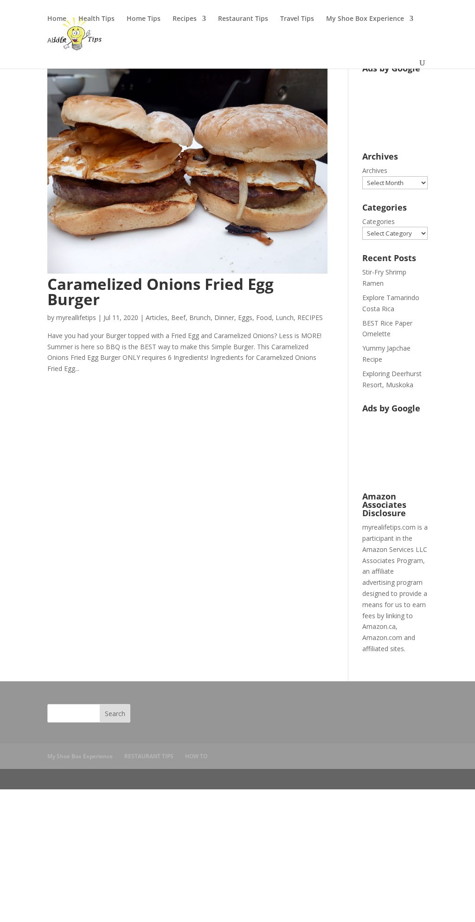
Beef (178, 317)
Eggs (245, 317)
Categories (378, 221)
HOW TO (196, 756)
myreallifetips (76, 317)
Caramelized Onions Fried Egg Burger (160, 292)
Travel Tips (297, 19)
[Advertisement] (391, 106)
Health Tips (96, 19)
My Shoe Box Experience (365, 19)
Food (264, 317)
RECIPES (310, 317)
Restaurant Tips (243, 19)
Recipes (185, 19)
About (57, 41)
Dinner (224, 317)
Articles (156, 317)
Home (56, 19)
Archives (374, 170)
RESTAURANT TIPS (148, 756)
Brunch (200, 317)
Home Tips (143, 19)
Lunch (285, 317)
